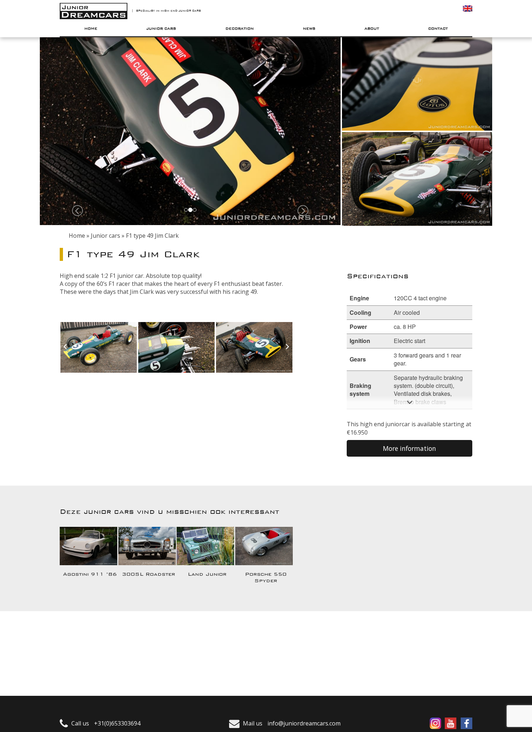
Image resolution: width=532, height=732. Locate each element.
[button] (77, 210)
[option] (99, 347)
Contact (438, 28)
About (371, 28)
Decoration (239, 28)
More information (409, 448)
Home (90, 28)
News (309, 28)
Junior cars (161, 28)
